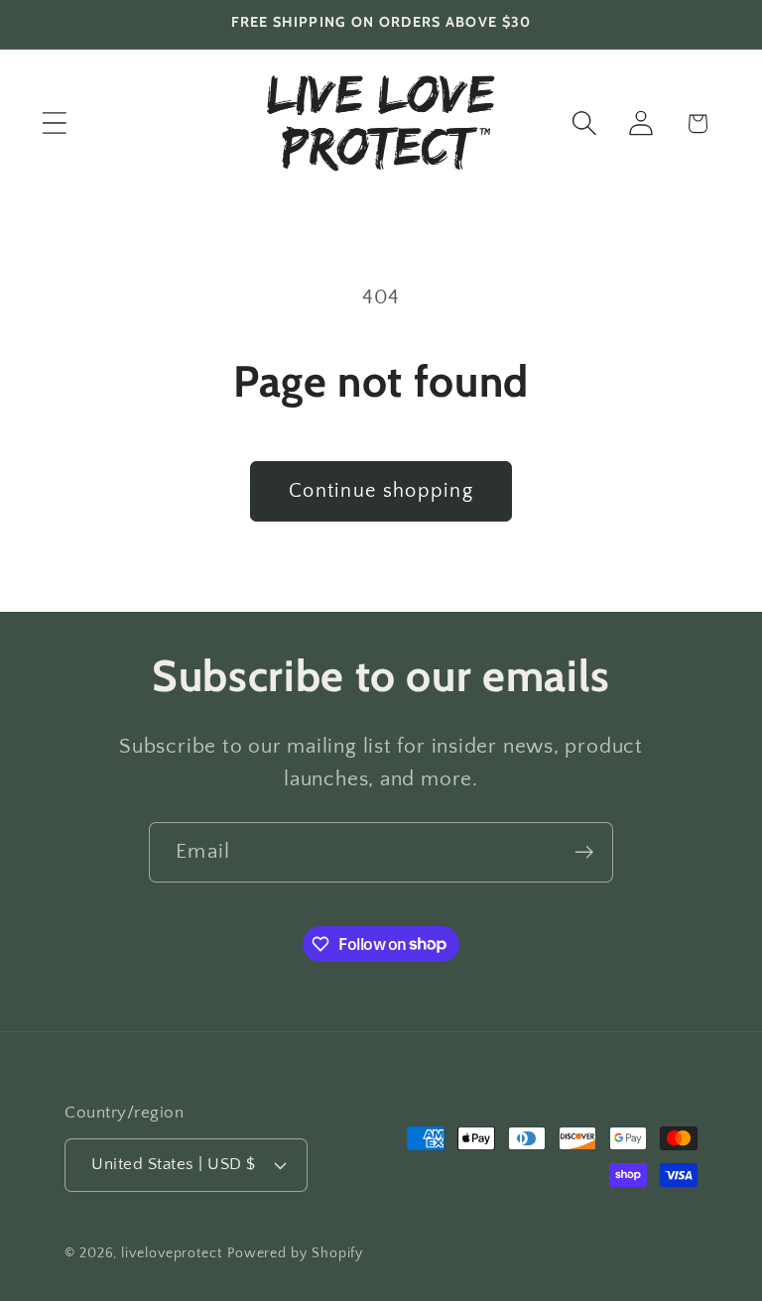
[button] (54, 123)
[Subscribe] (584, 852)
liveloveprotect (171, 1253)
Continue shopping (381, 491)
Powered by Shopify (295, 1253)
